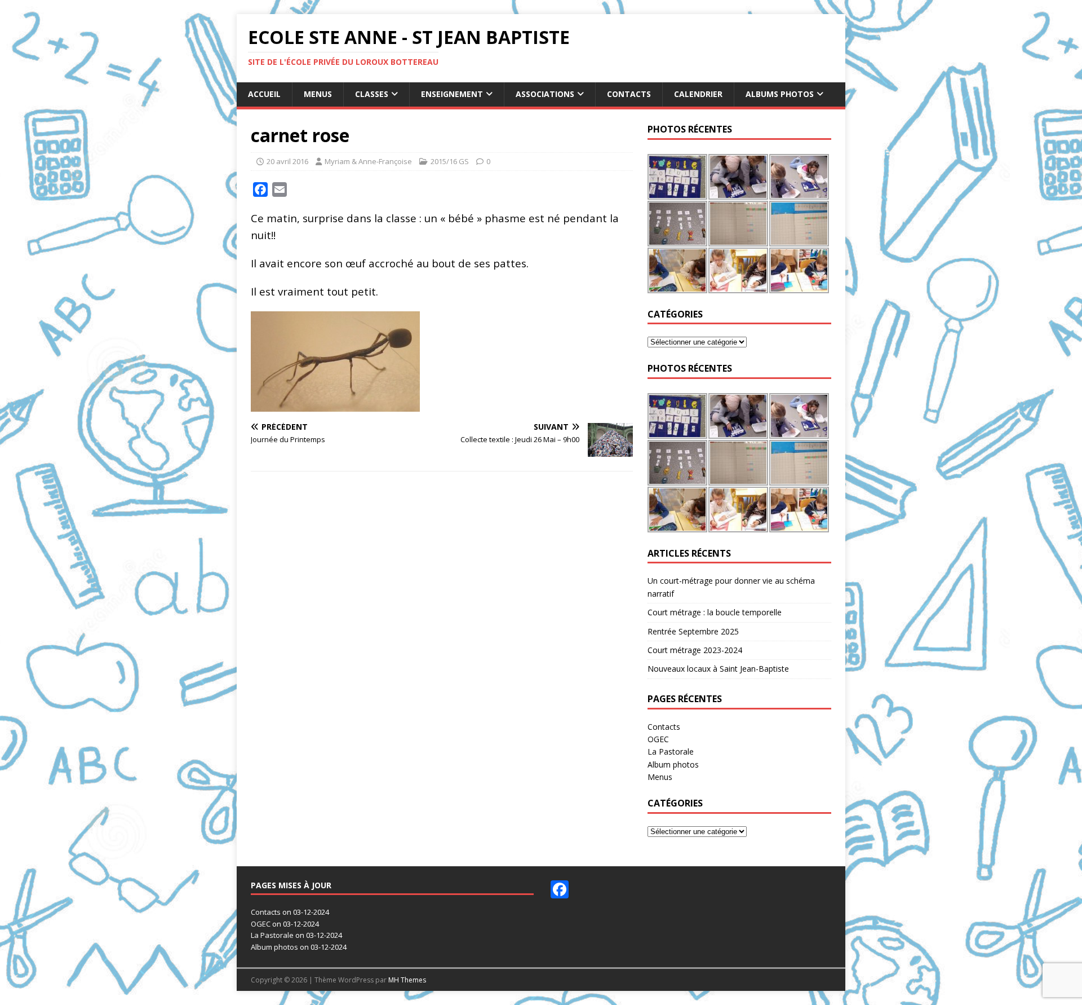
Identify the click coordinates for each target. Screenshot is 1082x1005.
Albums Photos (780, 94)
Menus (318, 94)
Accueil (264, 94)
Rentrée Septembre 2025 (693, 631)
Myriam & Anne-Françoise (368, 161)
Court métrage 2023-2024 (695, 650)
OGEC (658, 739)
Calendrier (698, 94)
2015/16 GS (450, 161)
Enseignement (452, 94)
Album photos (673, 764)
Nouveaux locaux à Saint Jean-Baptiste (718, 668)
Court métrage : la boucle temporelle (715, 612)
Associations (545, 94)
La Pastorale (671, 751)
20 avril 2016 (287, 161)
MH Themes (407, 980)
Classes (371, 94)
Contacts (629, 94)
